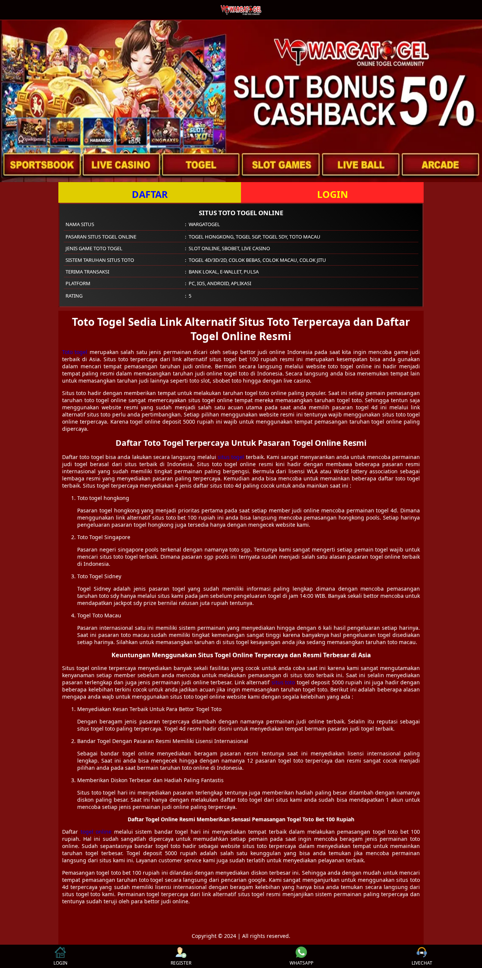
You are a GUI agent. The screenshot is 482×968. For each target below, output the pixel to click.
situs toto (283, 682)
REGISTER (181, 963)
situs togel (231, 456)
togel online (96, 831)
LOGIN (332, 194)
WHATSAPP (301, 963)
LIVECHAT (422, 963)
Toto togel (74, 352)
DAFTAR (150, 194)
